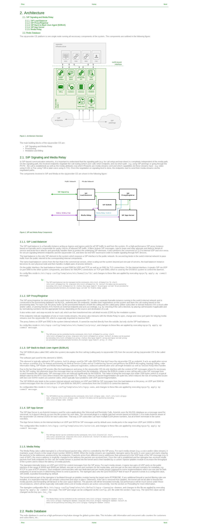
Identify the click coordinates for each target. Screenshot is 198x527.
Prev (23, 4)
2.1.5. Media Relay (33, 29)
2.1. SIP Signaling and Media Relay (37, 17)
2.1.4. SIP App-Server (34, 27)
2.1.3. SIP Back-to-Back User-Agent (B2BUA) (45, 25)
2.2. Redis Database (31, 33)
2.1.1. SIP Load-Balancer (36, 21)
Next (165, 4)
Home (94, 4)
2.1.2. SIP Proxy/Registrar (36, 23)
